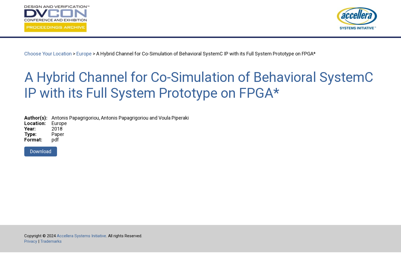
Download (40, 151)
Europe (84, 54)
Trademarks (51, 241)
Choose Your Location (48, 54)
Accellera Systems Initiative (81, 235)
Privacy (30, 241)
